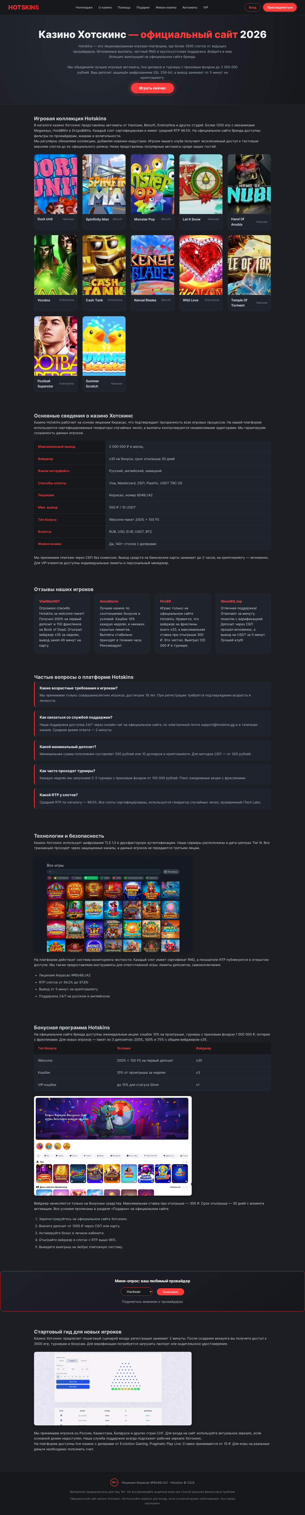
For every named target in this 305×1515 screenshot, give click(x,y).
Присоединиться (280, 7)
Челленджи (84, 7)
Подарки (143, 7)
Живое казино (166, 7)
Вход (252, 7)
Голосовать (170, 1292)
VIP (205, 7)
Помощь (124, 7)
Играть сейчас (152, 88)
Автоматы (189, 7)
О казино (105, 7)
